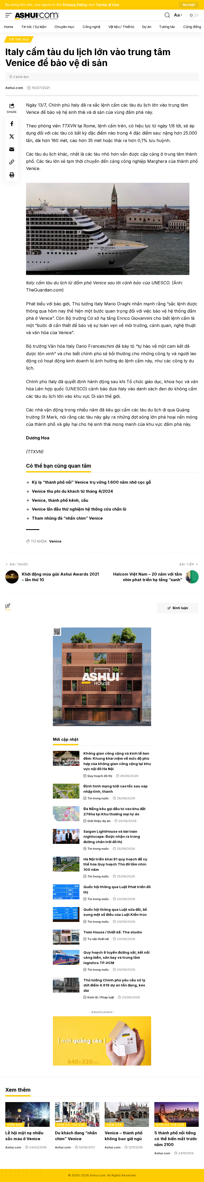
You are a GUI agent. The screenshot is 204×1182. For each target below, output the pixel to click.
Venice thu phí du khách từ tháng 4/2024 (72, 491)
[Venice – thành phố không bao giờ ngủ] (127, 1114)
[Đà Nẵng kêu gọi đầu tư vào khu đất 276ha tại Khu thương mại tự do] (66, 813)
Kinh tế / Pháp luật (100, 997)
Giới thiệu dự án (98, 821)
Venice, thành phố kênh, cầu (60, 500)
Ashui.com (14, 88)
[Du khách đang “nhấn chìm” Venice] (77, 1114)
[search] (167, 15)
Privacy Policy (75, 5)
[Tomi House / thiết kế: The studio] (66, 937)
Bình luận (180, 608)
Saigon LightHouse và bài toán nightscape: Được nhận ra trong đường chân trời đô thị (111, 836)
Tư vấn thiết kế (98, 939)
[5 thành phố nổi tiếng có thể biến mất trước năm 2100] (176, 1114)
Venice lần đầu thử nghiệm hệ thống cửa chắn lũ (79, 509)
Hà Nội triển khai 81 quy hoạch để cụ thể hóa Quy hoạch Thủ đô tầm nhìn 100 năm (115, 864)
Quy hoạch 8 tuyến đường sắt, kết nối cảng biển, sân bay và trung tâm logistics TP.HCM (116, 957)
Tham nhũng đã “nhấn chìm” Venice (67, 518)
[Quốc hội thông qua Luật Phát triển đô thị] (66, 891)
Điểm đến (15, 1124)
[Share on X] (11, 136)
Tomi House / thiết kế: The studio (112, 932)
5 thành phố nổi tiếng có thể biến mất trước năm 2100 (175, 1138)
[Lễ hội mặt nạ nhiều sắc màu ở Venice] (27, 1114)
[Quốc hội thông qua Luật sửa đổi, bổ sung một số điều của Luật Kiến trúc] (66, 914)
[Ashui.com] (36, 15)
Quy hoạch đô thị (99, 776)
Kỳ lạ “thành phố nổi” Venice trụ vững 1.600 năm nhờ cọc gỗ (91, 482)
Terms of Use (107, 5)
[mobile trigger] (9, 15)
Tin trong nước (98, 798)
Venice (55, 541)
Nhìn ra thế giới (71, 1124)
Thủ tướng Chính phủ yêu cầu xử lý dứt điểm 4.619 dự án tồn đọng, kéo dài (114, 985)
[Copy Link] (11, 162)
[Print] (11, 174)
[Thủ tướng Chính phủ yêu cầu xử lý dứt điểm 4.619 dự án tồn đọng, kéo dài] (66, 985)
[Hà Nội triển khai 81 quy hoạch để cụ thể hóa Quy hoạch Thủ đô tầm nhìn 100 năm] (66, 864)
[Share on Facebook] (11, 123)
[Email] (11, 149)
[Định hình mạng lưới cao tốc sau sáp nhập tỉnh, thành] (66, 791)
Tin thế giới (18, 39)
